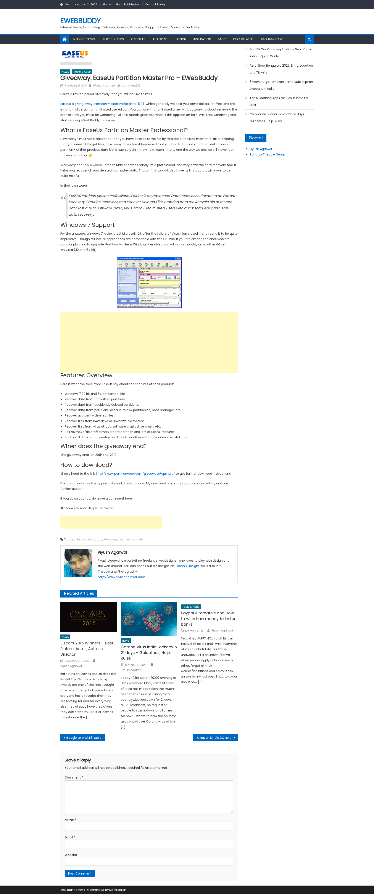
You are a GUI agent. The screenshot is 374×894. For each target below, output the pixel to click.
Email (70, 837)
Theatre (104, 571)
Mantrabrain (118, 890)
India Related (243, 39)
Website (71, 855)
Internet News (84, 39)
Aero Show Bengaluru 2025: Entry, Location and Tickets (281, 69)
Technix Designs (187, 566)
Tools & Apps (113, 39)
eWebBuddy (80, 21)
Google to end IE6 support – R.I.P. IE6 (85, 737)
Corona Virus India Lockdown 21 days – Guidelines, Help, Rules (149, 652)
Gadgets (138, 39)
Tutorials (160, 39)
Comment (74, 777)
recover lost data (131, 539)
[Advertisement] (149, 342)
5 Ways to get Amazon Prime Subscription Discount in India (281, 85)
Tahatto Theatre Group (267, 154)
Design (181, 39)
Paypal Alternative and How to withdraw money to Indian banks (209, 618)
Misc (222, 39)
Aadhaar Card (272, 39)
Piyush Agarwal (103, 85)
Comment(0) (130, 85)
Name (70, 820)
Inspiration (202, 39)
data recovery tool (89, 539)
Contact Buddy (155, 4)
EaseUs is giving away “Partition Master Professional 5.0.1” (102, 104)
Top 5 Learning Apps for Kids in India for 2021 (279, 101)
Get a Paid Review (128, 4)
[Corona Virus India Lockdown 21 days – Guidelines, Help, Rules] (149, 619)
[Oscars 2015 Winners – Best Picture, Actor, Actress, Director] (88, 617)
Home (107, 4)
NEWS (65, 72)
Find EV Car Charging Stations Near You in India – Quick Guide (281, 52)
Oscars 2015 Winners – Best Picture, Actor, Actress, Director (86, 648)
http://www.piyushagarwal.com (121, 577)
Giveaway (110, 539)
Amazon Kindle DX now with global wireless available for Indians (217, 737)
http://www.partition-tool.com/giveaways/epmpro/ (135, 473)
